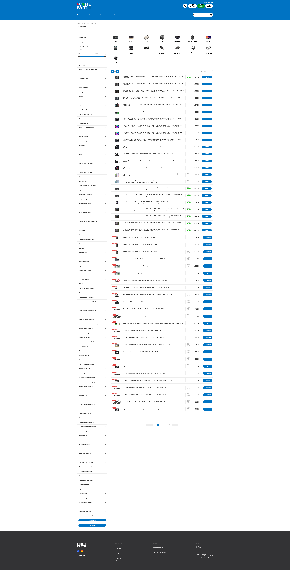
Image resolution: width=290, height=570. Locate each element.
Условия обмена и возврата (159, 552)
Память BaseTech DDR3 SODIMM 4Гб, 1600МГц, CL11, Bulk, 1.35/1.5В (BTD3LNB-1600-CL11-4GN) (146, 344)
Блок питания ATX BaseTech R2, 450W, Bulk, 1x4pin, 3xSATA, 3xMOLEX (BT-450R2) (142, 273)
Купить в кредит (118, 14)
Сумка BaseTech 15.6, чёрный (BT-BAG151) (133, 301)
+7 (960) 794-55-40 (199, 547)
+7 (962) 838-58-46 (199, 546)
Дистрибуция (99, 14)
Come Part (86, 23)
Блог (116, 560)
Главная (79, 23)
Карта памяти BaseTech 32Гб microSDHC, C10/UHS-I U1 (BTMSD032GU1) (140, 366)
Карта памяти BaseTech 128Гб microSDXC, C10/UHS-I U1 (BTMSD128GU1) (141, 409)
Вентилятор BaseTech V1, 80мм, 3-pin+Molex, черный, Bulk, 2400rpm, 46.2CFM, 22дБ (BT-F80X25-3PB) (147, 294)
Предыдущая (149, 424)
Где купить (85, 14)
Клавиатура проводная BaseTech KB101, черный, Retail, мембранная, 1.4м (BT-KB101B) (144, 258)
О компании (92, 14)
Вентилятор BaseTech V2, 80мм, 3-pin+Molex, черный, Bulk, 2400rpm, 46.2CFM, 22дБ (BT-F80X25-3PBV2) (148, 153)
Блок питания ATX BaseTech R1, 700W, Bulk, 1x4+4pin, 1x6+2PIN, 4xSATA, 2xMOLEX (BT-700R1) (146, 266)
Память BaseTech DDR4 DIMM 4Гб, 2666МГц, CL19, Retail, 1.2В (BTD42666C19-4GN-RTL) (144, 387)
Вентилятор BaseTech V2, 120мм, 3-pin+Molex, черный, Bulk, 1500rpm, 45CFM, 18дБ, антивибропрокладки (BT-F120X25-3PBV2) (152, 160)
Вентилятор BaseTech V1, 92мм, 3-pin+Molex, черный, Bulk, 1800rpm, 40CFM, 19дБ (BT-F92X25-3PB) (147, 287)
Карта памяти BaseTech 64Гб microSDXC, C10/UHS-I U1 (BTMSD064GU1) (140, 351)
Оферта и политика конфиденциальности (158, 546)
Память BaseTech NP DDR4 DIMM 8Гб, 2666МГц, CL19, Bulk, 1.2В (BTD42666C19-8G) (143, 308)
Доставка (117, 553)
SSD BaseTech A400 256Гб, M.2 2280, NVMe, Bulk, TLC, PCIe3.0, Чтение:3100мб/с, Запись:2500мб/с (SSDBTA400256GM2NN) (153, 323)
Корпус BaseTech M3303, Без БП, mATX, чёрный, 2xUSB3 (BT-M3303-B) (140, 251)
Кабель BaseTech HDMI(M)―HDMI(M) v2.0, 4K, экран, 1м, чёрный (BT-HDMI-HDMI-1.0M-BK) (145, 316)
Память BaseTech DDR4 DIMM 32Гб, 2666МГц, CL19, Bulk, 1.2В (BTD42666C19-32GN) (143, 337)
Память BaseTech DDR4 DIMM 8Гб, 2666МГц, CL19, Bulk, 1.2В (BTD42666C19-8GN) (143, 330)
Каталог (79, 14)
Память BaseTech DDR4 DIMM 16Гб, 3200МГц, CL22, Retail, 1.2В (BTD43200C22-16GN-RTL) (145, 394)
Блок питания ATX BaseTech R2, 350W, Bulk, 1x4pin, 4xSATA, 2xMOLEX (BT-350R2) (142, 111)
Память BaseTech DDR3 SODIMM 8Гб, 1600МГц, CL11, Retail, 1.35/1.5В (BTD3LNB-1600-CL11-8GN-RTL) (148, 380)
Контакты (117, 551)
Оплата (116, 555)
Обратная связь (156, 555)
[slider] (79, 56)
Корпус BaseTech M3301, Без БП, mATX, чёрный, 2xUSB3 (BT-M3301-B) (140, 244)
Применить (92, 525)
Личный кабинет (108, 14)
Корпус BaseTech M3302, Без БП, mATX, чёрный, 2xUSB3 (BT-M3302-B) (140, 237)
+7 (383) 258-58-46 (208, 2)
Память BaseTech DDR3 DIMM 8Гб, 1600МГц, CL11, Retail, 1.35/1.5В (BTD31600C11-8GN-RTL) (145, 359)
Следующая (174, 424)
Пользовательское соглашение (160, 550)
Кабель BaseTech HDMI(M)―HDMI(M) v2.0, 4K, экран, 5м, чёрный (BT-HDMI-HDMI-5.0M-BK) (145, 401)
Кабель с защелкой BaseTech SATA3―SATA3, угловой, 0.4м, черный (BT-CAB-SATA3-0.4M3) (145, 280)
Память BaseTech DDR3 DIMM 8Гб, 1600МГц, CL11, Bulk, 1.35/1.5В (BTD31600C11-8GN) (144, 373)
